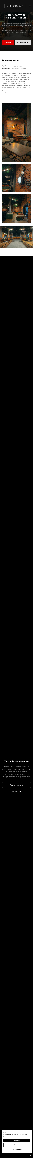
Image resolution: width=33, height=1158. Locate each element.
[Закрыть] (30, 1155)
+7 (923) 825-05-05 (17, 66)
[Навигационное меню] (30, 6)
